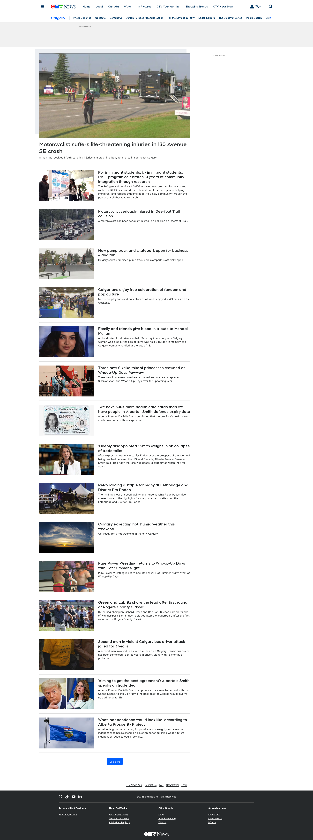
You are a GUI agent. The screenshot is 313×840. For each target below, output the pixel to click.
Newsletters (172, 784)
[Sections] (42, 6)
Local (99, 6)
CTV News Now (223, 6)
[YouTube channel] (74, 796)
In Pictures (144, 6)
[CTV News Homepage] (63, 6)
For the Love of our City (180, 18)
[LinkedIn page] (80, 796)
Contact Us (116, 18)
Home (86, 6)
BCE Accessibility (68, 814)
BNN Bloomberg (167, 818)
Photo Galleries (82, 18)
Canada (113, 6)
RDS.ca (212, 822)
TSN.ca (162, 822)
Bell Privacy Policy (118, 814)
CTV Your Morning (168, 6)
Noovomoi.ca (215, 818)
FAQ (161, 784)
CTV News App (134, 784)
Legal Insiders (206, 18)
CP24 (161, 814)
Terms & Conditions (119, 818)
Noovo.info (214, 814)
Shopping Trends (197, 6)
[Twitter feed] (61, 796)
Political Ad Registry (119, 822)
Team (184, 784)
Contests (100, 18)
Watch (128, 6)
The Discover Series (230, 18)
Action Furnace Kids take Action (145, 18)
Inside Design (254, 18)
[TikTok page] (67, 796)
